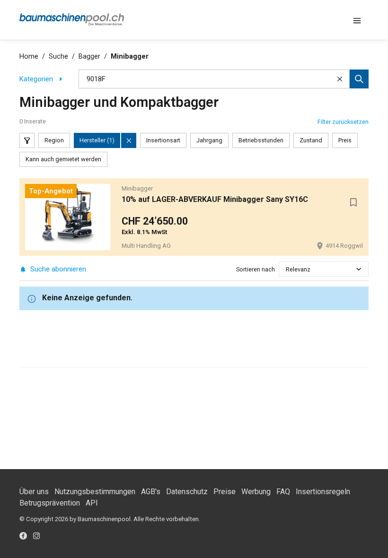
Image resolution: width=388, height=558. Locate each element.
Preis (345, 140)
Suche (58, 56)
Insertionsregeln (323, 491)
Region (54, 140)
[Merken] (353, 202)
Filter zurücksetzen (343, 121)
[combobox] (286, 269)
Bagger (89, 56)
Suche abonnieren (58, 269)
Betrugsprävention (49, 502)
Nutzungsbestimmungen (94, 491)
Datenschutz (187, 491)
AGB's (150, 491)
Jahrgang (209, 140)
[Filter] (27, 140)
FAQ (283, 491)
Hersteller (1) (97, 140)
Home (28, 56)
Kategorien (36, 79)
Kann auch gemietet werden (63, 159)
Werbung (256, 491)
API (92, 502)
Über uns (34, 491)
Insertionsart (163, 140)
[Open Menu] (357, 20)
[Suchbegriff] (359, 79)
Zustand (311, 140)
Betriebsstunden (260, 140)
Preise (224, 491)
